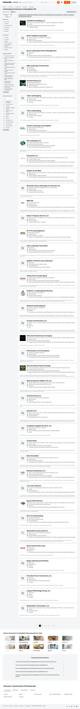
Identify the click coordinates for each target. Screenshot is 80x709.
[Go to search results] (15, 98)
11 (53, 625)
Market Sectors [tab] (15, 690)
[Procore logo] (7, 2)
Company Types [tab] (7, 690)
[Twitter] (71, 706)
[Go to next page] (55, 626)
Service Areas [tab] (32, 690)
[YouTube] (76, 706)
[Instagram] (74, 706)
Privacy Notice (21, 705)
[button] (3, 21)
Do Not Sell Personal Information (36, 705)
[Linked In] (67, 706)
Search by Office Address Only (7, 15)
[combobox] (50, 2)
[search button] (58, 2)
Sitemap (44, 705)
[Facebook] (69, 706)
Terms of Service (27, 705)
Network (15, 2)
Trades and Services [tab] (24, 690)
